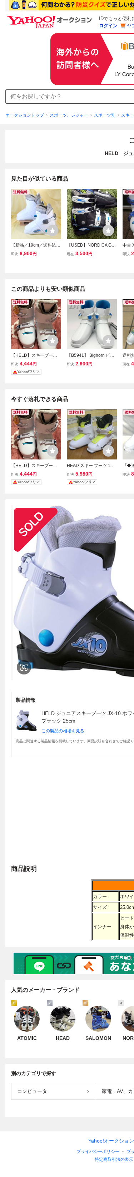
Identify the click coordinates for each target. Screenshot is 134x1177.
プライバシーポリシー (97, 1151)
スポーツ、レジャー (69, 115)
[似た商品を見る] (24, 667)
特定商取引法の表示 (114, 1159)
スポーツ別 (104, 115)
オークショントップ (24, 115)
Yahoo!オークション (111, 1141)
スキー (127, 115)
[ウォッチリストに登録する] (52, 230)
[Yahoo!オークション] (50, 17)
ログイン (108, 25)
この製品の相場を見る (62, 730)
